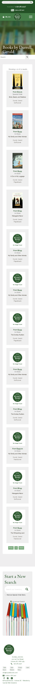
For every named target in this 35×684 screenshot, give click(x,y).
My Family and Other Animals (17, 136)
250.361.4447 (21, 6)
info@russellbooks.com (10, 672)
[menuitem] (29, 17)
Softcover (17, 103)
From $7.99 (17, 211)
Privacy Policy (20, 669)
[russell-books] (17, 17)
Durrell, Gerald (17, 100)
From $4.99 (17, 330)
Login (9, 17)
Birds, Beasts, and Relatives (17, 97)
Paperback (17, 182)
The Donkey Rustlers (17, 335)
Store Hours (4, 669)
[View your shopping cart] (3, 16)
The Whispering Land (17, 533)
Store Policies (12, 669)
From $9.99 (17, 132)
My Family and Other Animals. (17, 255)
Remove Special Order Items (16, 595)
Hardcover (17, 459)
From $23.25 (17, 92)
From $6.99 (17, 250)
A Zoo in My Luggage (17, 176)
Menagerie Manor (17, 216)
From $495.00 (17, 449)
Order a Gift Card (19, 10)
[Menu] (29, 17)
